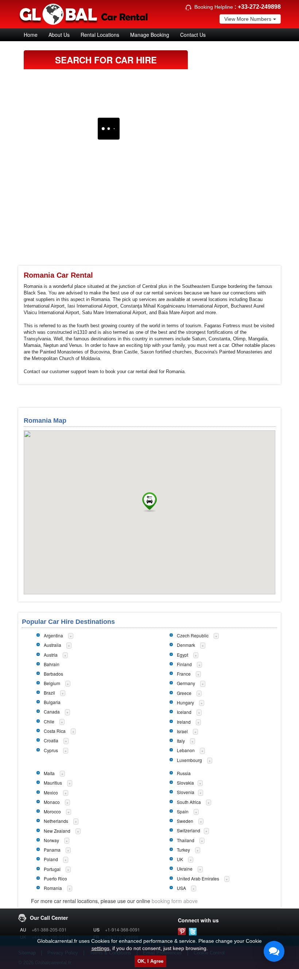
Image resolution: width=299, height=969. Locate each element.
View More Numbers (247, 19)
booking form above (175, 900)
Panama (52, 850)
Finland (184, 664)
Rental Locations (100, 34)
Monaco (52, 802)
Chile (49, 721)
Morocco (52, 811)
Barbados (53, 674)
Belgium (52, 683)
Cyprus (51, 750)
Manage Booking (149, 34)
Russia (184, 773)
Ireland (184, 722)
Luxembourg (189, 760)
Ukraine (185, 869)
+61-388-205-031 (49, 929)
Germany (186, 683)
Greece (184, 693)
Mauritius (53, 783)
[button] (149, 502)
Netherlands (56, 821)
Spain (183, 811)
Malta (49, 773)
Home (31, 34)
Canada (52, 711)
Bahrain (51, 664)
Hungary (185, 702)
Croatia (51, 740)
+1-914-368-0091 (122, 929)
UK (180, 859)
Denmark (186, 645)
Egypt (182, 655)
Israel (182, 731)
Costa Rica (55, 731)
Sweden (185, 821)
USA (181, 888)
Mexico (51, 792)
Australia (52, 645)
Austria (51, 655)
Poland (51, 859)
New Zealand (57, 831)
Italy (181, 741)
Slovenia (185, 792)
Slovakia (185, 783)
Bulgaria (52, 702)
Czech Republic (193, 635)
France (184, 674)
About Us (59, 34)
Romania (53, 888)
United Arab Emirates (198, 878)
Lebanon (186, 750)
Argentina (53, 635)
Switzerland (188, 830)
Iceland (184, 712)
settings (100, 948)
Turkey (183, 850)
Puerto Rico (55, 878)
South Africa (189, 802)
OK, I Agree (150, 961)
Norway (51, 840)
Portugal (52, 869)
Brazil (49, 692)
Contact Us (193, 34)
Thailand (185, 840)
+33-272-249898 (259, 7)
